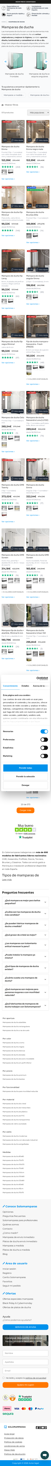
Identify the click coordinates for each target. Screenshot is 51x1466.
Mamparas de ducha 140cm (13, 1172)
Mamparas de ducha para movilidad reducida (20, 1091)
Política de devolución (15, 1454)
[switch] (44, 739)
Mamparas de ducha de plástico (15, 1112)
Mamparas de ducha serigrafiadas (16, 1144)
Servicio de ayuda (25, 1327)
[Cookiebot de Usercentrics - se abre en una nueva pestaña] (36, 678)
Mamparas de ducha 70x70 (13, 1160)
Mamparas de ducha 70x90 (13, 1168)
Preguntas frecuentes (14, 1216)
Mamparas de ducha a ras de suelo (16, 1030)
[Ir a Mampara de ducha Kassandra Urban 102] (37, 615)
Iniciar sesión (9, 1269)
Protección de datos (14, 1438)
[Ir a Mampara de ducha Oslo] (13, 402)
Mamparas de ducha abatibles (14, 1022)
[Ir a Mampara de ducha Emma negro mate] (37, 131)
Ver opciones (8, 179)
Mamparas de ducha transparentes (16, 1120)
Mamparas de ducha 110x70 (13, 1192)
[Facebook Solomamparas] (37, 1428)
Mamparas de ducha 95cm (13, 1189)
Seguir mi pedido (12, 1285)
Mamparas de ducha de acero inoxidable (18, 1059)
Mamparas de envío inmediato (18, 1237)
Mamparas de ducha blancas (14, 1051)
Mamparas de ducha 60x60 (13, 1184)
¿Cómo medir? (10, 1233)
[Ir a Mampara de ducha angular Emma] (37, 261)
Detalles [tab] (25, 686)
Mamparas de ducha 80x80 (13, 1156)
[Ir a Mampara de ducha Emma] (13, 131)
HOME (4, 22)
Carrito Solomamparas (14, 1277)
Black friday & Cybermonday (17, 1303)
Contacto (7, 1229)
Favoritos (7, 1281)
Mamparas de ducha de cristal (14, 1104)
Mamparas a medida (13, 95)
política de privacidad (35, 1378)
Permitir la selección (25, 776)
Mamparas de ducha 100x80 (13, 1176)
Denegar (25, 785)
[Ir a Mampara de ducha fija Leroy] (13, 261)
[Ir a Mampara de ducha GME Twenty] (13, 470)
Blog (5, 1254)
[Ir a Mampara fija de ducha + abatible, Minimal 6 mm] (13, 615)
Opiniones (8, 1212)
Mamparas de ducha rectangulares (16, 1026)
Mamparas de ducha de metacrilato (16, 1108)
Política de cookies (13, 1442)
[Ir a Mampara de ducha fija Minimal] (13, 197)
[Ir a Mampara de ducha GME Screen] (13, 540)
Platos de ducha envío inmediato (20, 1241)
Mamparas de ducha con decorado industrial (20, 1140)
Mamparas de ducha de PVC (14, 1116)
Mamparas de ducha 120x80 (13, 1180)
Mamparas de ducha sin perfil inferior (17, 1063)
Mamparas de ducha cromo (13, 1043)
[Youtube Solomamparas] (42, 1428)
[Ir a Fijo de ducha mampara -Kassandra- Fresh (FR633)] (37, 326)
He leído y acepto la (26, 1378)
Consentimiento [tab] (10, 686)
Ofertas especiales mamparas (18, 1299)
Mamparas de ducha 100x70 (13, 1164)
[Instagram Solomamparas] (40, 1428)
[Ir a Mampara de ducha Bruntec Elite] (37, 197)
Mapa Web (9, 1450)
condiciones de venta (14, 1446)
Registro (7, 1273)
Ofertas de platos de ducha (17, 1307)
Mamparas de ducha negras (13, 1047)
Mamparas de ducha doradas (14, 1055)
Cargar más (25, 810)
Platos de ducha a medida (16, 1250)
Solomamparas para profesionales (20, 1220)
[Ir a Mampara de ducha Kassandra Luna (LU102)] (37, 402)
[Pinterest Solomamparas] (45, 1428)
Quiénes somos (11, 1224)
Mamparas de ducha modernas (15, 1136)
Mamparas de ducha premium (14, 1075)
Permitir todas (25, 768)
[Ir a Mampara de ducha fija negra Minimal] (13, 326)
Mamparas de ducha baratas (14, 1079)
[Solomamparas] (15, 1427)
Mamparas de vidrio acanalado (15, 1124)
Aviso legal (9, 1434)
